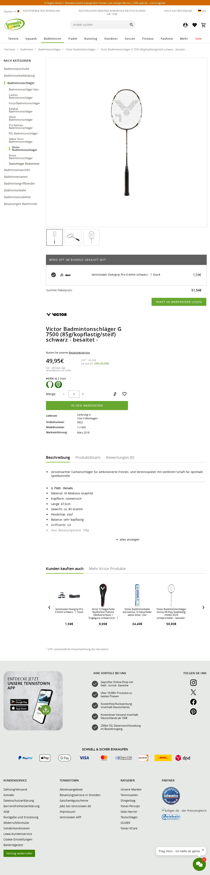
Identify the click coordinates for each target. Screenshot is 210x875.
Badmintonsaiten (16, 177)
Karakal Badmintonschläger (21, 110)
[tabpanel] (126, 520)
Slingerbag (128, 800)
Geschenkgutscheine (74, 800)
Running (90, 38)
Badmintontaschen (17, 170)
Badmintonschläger (21, 83)
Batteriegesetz (13, 845)
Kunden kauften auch (64, 568)
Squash (31, 38)
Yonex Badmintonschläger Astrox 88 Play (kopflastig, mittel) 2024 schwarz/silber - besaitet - (171, 613)
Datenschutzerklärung (18, 800)
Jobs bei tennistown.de (75, 806)
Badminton (52, 38)
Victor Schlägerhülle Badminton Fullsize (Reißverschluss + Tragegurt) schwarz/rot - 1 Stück (103, 615)
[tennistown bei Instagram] (195, 685)
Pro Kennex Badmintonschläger (21, 126)
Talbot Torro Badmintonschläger (21, 140)
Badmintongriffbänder (19, 183)
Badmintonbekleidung (19, 75)
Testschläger (129, 817)
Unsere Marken (131, 789)
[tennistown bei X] (195, 694)
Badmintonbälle (15, 190)
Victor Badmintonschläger (24, 148)
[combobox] (12, 11)
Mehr (184, 38)
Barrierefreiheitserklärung (21, 806)
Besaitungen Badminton (21, 204)
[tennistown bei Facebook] (195, 704)
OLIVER (125, 823)
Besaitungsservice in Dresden (80, 795)
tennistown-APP (70, 817)
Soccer (130, 38)
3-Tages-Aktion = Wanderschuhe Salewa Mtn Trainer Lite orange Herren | (104, 3)
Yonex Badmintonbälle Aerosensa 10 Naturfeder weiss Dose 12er (137, 612)
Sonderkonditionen (16, 828)
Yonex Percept (130, 806)
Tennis (13, 38)
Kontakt (8, 795)
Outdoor (111, 38)
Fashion (167, 38)
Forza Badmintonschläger (24, 103)
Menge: (51, 394)
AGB (6, 812)
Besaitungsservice (79, 352)
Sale (198, 38)
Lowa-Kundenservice (17, 834)
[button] (185, 25)
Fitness (148, 38)
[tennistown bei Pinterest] (195, 714)
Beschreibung (58, 457)
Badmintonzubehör (18, 197)
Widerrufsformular (16, 823)
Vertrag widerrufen (19, 853)
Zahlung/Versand (15, 789)
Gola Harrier (129, 812)
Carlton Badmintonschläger (21, 96)
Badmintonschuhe (17, 69)
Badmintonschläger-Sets (24, 89)
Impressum (67, 812)
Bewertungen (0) (120, 457)
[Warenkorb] (203, 25)
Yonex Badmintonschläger (21, 157)
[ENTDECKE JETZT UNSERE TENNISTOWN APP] (33, 729)
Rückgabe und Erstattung (20, 817)
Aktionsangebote (71, 789)
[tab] (58, 457)
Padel (72, 38)
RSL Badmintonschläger (23, 133)
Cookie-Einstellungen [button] (17, 839)
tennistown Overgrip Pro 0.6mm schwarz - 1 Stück (126, 274)
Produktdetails (87, 457)
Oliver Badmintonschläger (21, 118)
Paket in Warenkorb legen (179, 302)
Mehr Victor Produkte (107, 568)
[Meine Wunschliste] (194, 25)
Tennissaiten (129, 795)
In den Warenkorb (87, 405)
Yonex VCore (129, 828)
